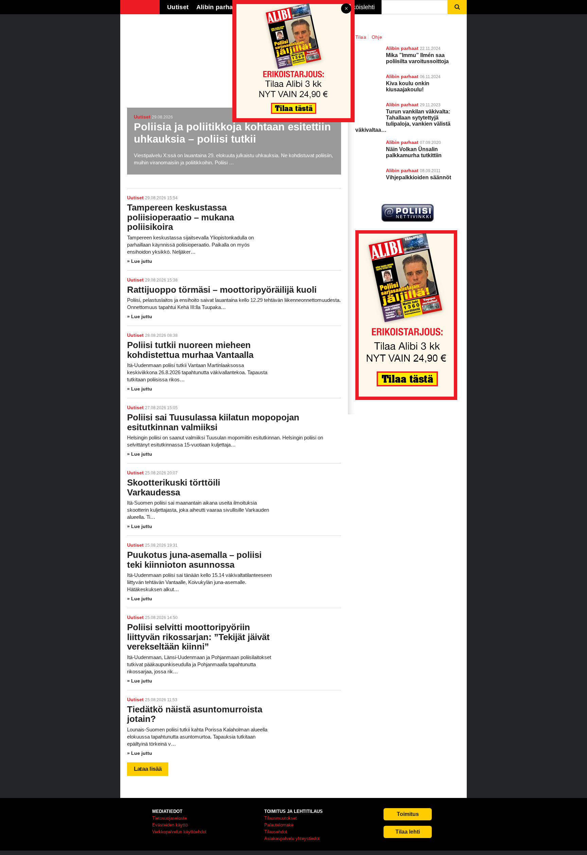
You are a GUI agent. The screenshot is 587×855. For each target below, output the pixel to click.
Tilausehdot (275, 831)
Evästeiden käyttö (170, 824)
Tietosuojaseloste (169, 818)
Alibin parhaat (402, 142)
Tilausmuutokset (280, 818)
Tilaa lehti (407, 832)
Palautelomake (279, 824)
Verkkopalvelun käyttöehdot (179, 831)
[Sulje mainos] (346, 9)
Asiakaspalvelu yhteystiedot (292, 838)
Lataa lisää (147, 769)
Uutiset (135, 197)
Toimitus (408, 814)
